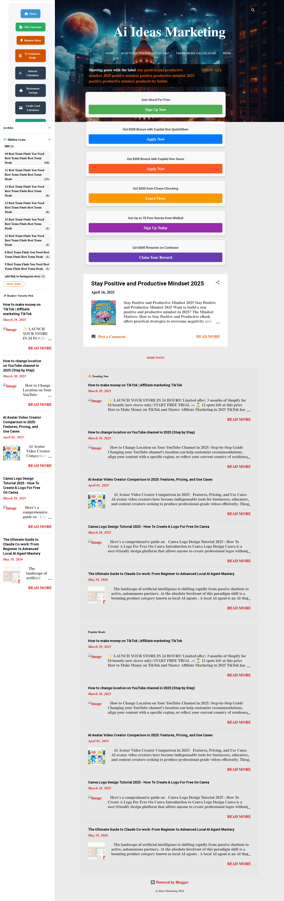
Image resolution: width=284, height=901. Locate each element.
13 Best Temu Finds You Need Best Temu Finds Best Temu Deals (26, 207)
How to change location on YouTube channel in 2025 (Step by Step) (141, 432)
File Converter (33, 27)
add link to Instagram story (24, 276)
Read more (208, 336)
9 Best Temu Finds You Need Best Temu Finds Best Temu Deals (27, 266)
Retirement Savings (33, 90)
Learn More (155, 198)
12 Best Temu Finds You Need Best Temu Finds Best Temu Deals (26, 191)
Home (109, 53)
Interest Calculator (32, 73)
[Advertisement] (243, 125)
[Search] (253, 10)
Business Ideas (32, 40)
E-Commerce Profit (32, 56)
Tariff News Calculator (196, 53)
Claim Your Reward (155, 257)
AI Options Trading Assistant (145, 53)
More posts (155, 358)
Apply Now (155, 139)
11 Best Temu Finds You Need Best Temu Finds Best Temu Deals (26, 174)
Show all (212, 70)
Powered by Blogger (172, 882)
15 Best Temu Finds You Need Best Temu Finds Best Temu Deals (26, 223)
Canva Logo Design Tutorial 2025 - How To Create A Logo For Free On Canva (148, 527)
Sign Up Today (156, 228)
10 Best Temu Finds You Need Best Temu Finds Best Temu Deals (26, 158)
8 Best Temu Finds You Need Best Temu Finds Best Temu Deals (27, 254)
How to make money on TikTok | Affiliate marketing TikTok (135, 385)
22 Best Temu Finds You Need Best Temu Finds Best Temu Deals (26, 240)
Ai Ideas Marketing (169, 31)
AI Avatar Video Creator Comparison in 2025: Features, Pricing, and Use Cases (150, 479)
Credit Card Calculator (33, 108)
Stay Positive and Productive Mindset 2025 (147, 283)
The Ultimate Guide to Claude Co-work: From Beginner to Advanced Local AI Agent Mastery (161, 574)
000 (9, 146)
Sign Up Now (155, 109)
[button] (217, 283)
